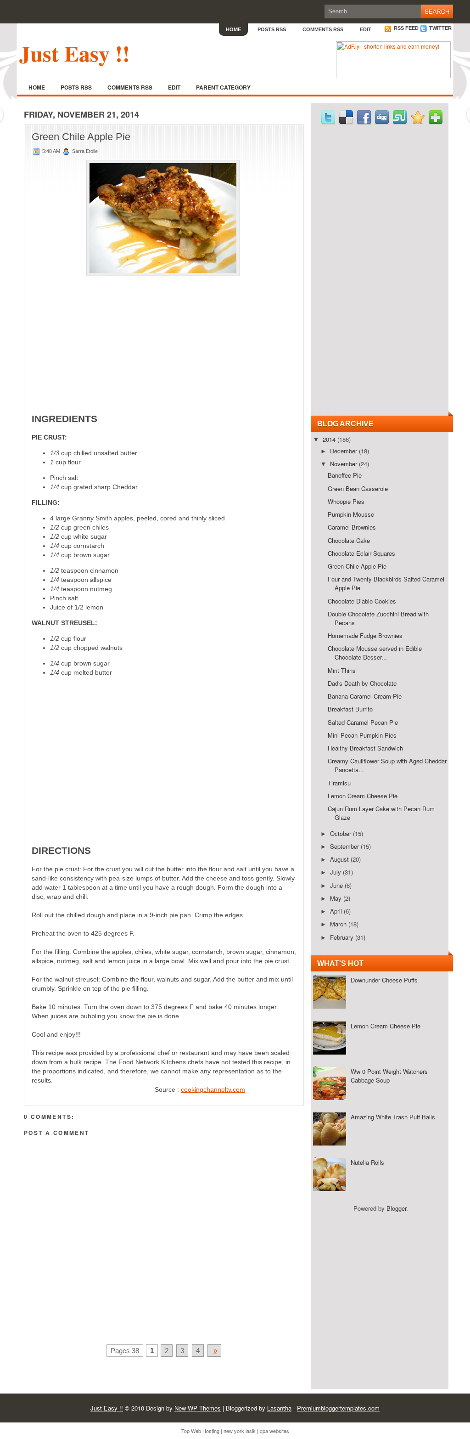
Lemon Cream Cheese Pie (362, 795)
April (337, 911)
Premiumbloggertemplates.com (338, 1408)
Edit (365, 29)
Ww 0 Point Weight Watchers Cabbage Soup (389, 1075)
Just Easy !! (74, 53)
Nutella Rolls (367, 1162)
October (341, 833)
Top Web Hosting (200, 1430)
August (340, 859)
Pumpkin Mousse (351, 514)
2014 (330, 439)
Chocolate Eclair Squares (361, 553)
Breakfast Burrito (350, 709)
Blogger (396, 1208)
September (345, 846)
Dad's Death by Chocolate (362, 683)
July (336, 872)
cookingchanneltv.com (213, 1089)
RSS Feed (405, 28)
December (344, 450)
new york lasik (240, 1430)
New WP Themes (197, 1408)
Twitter (440, 28)
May (336, 898)
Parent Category (223, 87)
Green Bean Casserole (358, 488)
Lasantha (279, 1408)
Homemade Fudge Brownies (365, 635)
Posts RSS (271, 29)
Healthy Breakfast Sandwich (365, 748)
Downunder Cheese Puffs (384, 980)
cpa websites (274, 1430)
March (339, 924)
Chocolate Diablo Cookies (362, 601)
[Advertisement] (163, 337)
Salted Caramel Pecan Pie (363, 722)
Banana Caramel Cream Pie (365, 696)
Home (233, 29)
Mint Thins (342, 670)
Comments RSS (322, 29)
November (344, 463)
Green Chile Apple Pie (81, 136)
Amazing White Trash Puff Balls (393, 1116)
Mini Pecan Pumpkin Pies (362, 735)
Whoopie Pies (346, 501)
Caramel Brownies (352, 527)
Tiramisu (339, 783)
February (342, 937)
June (337, 885)
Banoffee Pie (345, 475)
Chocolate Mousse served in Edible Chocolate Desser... (375, 652)
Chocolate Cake (349, 540)
